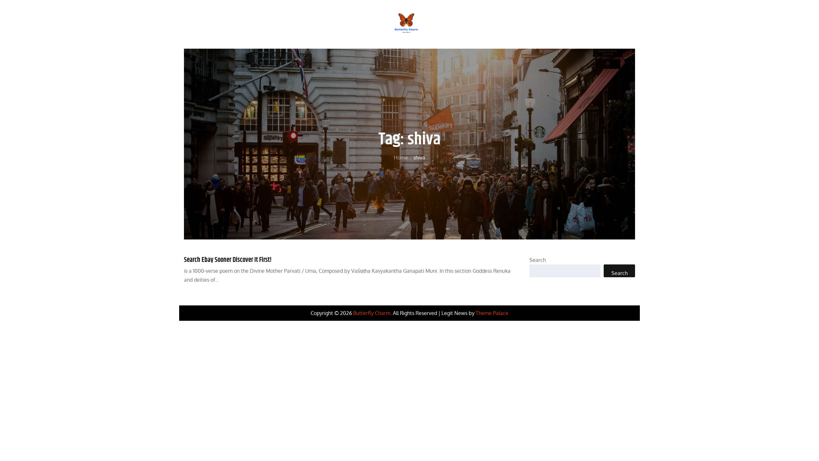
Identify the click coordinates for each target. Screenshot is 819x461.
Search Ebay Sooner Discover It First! (228, 260)
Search (537, 260)
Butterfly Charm (371, 313)
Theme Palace (492, 313)
